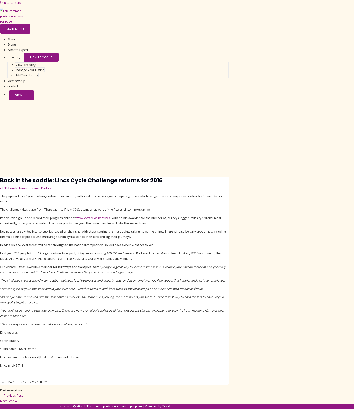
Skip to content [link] (10, 3)
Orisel (166, 406)
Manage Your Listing (29, 70)
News (23, 188)
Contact (12, 86)
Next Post (8, 401)
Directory (13, 57)
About (11, 39)
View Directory (25, 65)
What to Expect (17, 50)
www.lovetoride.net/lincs (93, 218)
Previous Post (11, 396)
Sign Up (21, 95)
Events (12, 44)
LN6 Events (10, 188)
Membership (16, 81)
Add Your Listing (26, 75)
